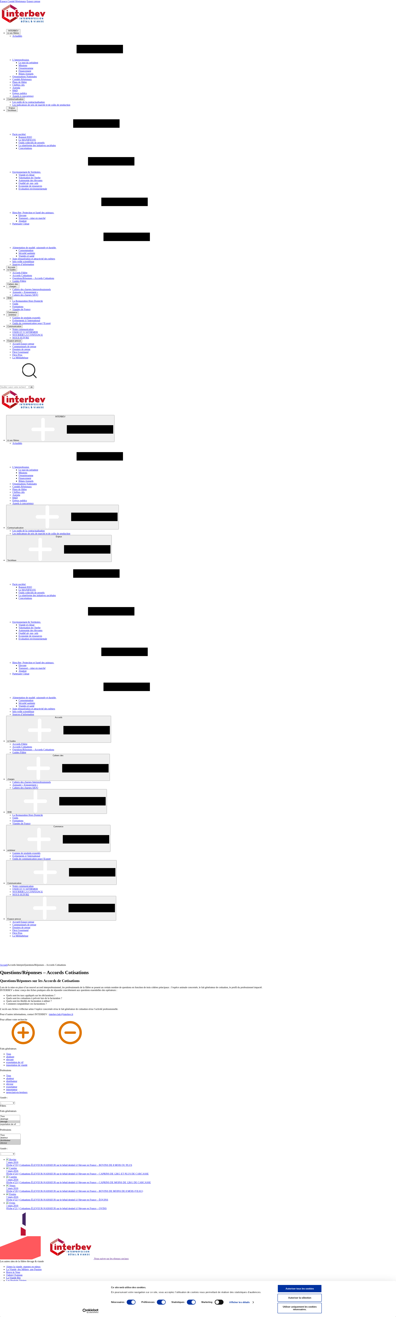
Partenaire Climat (20, 223)
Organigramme (26, 68)
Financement (25, 71)
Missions (23, 65)
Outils (15, 303)
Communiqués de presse (24, 346)
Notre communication (23, 329)
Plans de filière (19, 82)
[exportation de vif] (10, 1124)
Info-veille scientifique (23, 261)
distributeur (11, 1081)
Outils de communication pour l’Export (31, 323)
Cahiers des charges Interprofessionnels (31, 289)
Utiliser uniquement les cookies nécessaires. (300, 1308)
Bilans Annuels (26, 73)
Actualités (17, 36)
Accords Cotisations (22, 275)
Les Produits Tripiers (16, 1280)
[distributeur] (10, 1140)
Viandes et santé (26, 256)
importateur (11, 1089)
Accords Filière (19, 272)
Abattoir (23, 221)
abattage (10, 1056)
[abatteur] (10, 1138)
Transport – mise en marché (32, 218)
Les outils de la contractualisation (28, 102)
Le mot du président (28, 62)
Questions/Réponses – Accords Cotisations (33, 278)
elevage (10, 1059)
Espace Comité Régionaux (13, 1)
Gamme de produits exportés (26, 317)
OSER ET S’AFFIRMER (25, 332)
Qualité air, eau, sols (28, 183)
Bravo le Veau (13, 1272)
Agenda (16, 87)
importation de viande (16, 1065)
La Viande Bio (13, 1277)
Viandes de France (21, 309)
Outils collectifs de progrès (32, 142)
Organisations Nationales (24, 76)
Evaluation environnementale (33, 188)
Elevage (22, 215)
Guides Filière (19, 281)
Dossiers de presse (21, 349)
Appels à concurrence (23, 96)
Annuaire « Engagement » (25, 292)
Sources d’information (23, 264)
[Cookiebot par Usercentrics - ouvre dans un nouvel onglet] (90, 1311)
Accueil (4, 965)
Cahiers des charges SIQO (25, 295)
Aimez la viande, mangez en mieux (23, 1266)
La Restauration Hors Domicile (27, 301)
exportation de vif (14, 1062)
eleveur (9, 1084)
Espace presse (33, 1)
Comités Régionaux (22, 79)
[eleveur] (10, 1143)
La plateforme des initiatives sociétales (37, 145)
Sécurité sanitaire (27, 253)
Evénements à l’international (26, 320)
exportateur (11, 1086)
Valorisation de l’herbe (30, 177)
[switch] (161, 1302)
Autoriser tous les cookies (300, 1288)
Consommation (26, 250)
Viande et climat (26, 175)
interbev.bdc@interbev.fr (61, 1014)
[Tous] (10, 1116)
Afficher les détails (239, 1302)
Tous (8, 1054)
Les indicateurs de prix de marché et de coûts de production (41, 105)
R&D (15, 90)
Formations (17, 306)
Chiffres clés (18, 85)
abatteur (10, 1078)
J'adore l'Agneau (14, 1275)
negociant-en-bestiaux (17, 1092)
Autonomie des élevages (30, 180)
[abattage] (10, 1119)
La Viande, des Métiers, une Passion (24, 1269)
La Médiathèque (20, 357)
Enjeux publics (19, 93)
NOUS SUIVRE (20, 337)
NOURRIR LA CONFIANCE (27, 335)
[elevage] (10, 1121)
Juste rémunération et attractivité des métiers (33, 258)
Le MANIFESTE (27, 140)
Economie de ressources (30, 186)
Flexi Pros (17, 355)
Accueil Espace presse (23, 343)
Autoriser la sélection (299, 1297)
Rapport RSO (25, 137)
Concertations (25, 148)
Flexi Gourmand (20, 352)
